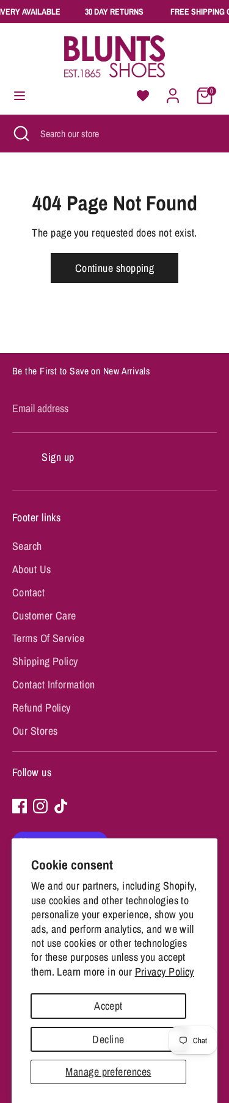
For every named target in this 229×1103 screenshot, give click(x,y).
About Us (31, 569)
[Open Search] (20, 133)
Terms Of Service (48, 638)
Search (27, 546)
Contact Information (53, 684)
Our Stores (35, 730)
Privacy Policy (164, 971)
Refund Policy (41, 707)
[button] (143, 95)
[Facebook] (19, 806)
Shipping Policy (45, 661)
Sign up (58, 457)
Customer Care (44, 615)
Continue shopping (114, 268)
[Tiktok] (61, 806)
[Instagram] (40, 806)
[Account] (173, 91)
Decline (108, 1039)
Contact (28, 592)
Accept (108, 1005)
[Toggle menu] (19, 96)
